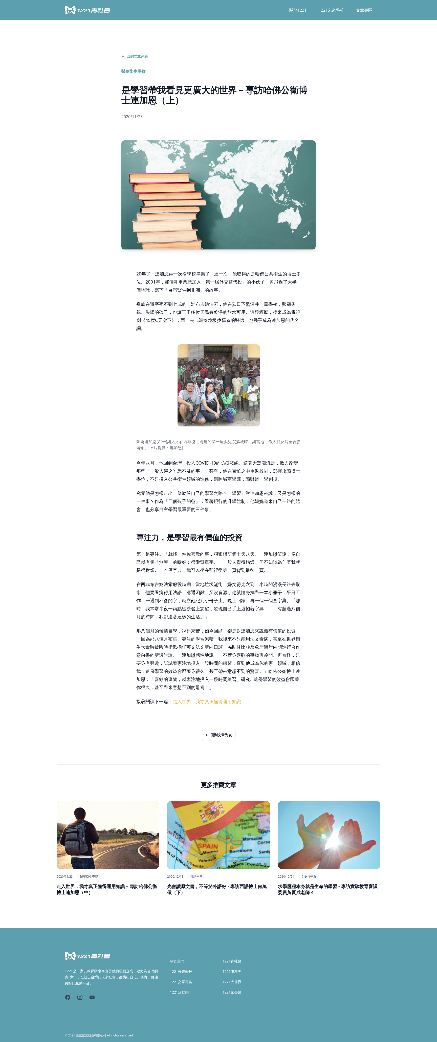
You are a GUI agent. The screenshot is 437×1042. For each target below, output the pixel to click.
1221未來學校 (331, 10)
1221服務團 (232, 971)
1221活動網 (179, 992)
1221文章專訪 (181, 981)
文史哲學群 (308, 876)
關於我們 (177, 961)
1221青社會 (232, 961)
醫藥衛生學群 (133, 71)
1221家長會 (232, 992)
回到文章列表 (134, 56)
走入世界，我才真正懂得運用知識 (207, 701)
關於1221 (298, 10)
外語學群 (196, 876)
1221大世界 (232, 981)
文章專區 (364, 10)
